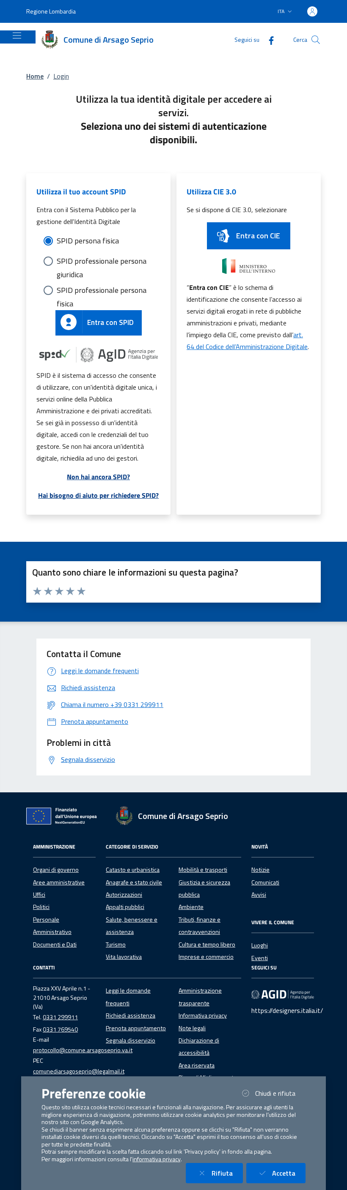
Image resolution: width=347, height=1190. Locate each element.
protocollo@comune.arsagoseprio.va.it (82, 1050)
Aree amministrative (59, 882)
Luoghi (259, 945)
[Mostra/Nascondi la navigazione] (17, 35)
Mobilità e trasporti (203, 869)
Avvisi (258, 894)
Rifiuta (227, 1173)
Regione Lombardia (51, 11)
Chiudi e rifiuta (280, 1093)
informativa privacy (156, 1159)
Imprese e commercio (206, 956)
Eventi (259, 958)
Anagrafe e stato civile (134, 882)
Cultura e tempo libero (207, 944)
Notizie (260, 869)
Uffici (39, 894)
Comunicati (265, 882)
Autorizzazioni (124, 894)
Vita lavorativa (124, 956)
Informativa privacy (203, 1015)
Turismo (116, 944)
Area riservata (197, 1065)
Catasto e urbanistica (133, 869)
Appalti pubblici (125, 907)
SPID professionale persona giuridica (101, 261)
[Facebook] (267, 39)
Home (35, 76)
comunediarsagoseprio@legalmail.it (78, 1071)
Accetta (289, 1173)
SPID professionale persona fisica (101, 290)
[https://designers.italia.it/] (282, 994)
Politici (41, 907)
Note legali (192, 1028)
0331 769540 (60, 1029)
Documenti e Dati (55, 944)
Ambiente (191, 907)
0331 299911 (60, 1017)
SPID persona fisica (88, 240)
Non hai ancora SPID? (98, 477)
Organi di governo (56, 869)
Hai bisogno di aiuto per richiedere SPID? (98, 495)
